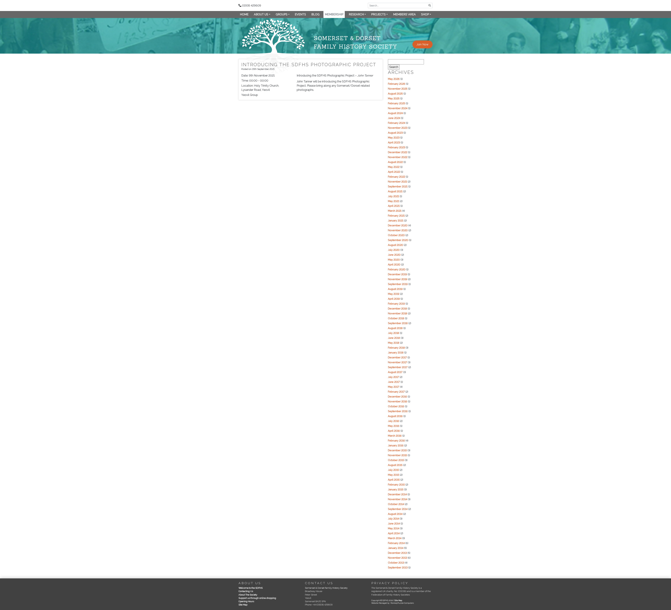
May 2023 (393, 137)
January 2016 (395, 445)
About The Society (248, 594)
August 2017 (395, 372)
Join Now (422, 44)
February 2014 (396, 543)
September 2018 (398, 323)
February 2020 (396, 269)
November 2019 (397, 279)
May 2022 (393, 166)
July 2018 (393, 332)
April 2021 (394, 205)
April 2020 (394, 264)
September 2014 (397, 508)
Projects (378, 14)
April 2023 (394, 142)
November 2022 (397, 157)
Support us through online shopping (257, 598)
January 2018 (395, 352)
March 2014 (394, 538)
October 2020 (396, 235)
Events (300, 14)
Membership (334, 14)
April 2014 (394, 533)
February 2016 (396, 440)
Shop (425, 14)
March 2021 (394, 210)
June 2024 (394, 117)
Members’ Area (404, 14)
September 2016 (398, 411)
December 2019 (397, 274)
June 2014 (394, 523)
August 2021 (395, 191)
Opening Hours (246, 601)
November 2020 (398, 230)
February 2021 (396, 215)
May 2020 (394, 259)
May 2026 (394, 78)
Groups (281, 14)
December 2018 (397, 308)
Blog (315, 14)
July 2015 (393, 469)
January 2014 (395, 547)
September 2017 (397, 367)
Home (244, 14)
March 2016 (395, 435)
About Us (261, 14)
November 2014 (397, 499)
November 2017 (397, 362)
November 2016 (397, 401)
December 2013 (397, 552)
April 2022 (394, 171)
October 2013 (396, 562)
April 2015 (394, 479)
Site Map (243, 604)
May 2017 (393, 386)
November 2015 (397, 455)
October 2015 (396, 460)
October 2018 (396, 318)
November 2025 (397, 88)
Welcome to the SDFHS (251, 588)
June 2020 (394, 254)
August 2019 (395, 288)
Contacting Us (246, 591)
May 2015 (393, 474)
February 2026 (396, 83)
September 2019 (398, 284)
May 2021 (393, 201)
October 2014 (396, 504)
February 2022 (396, 176)
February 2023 (396, 147)
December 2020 (397, 225)
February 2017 (396, 391)
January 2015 (395, 489)
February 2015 (396, 484)
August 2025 (395, 93)
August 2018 (395, 328)
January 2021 (395, 220)
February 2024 (396, 122)
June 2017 (394, 381)
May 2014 (393, 528)
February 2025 (396, 103)
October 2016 (396, 406)
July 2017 (393, 376)
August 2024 (395, 113)
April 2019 (394, 298)
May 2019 (393, 293)
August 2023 (395, 132)
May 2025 (393, 98)
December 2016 (397, 396)
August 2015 (395, 464)
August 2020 (395, 244)
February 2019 (396, 303)
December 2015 (397, 450)
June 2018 (394, 337)
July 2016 (393, 420)
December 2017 (397, 357)
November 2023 (397, 127)
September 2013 (397, 567)
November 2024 (397, 108)
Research (356, 14)
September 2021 (397, 186)
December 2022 (397, 152)
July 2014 (393, 518)
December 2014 (397, 494)
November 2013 (397, 557)
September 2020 (398, 240)
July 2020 (394, 249)
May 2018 (393, 342)
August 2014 (395, 513)
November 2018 (397, 313)
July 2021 (393, 196)
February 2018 (396, 347)
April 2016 (394, 430)
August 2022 (395, 161)
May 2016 (393, 425)
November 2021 (397, 181)
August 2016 (395, 416)
